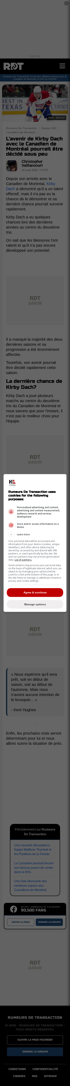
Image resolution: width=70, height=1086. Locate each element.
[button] (35, 534)
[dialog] (35, 543)
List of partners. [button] (23, 559)
